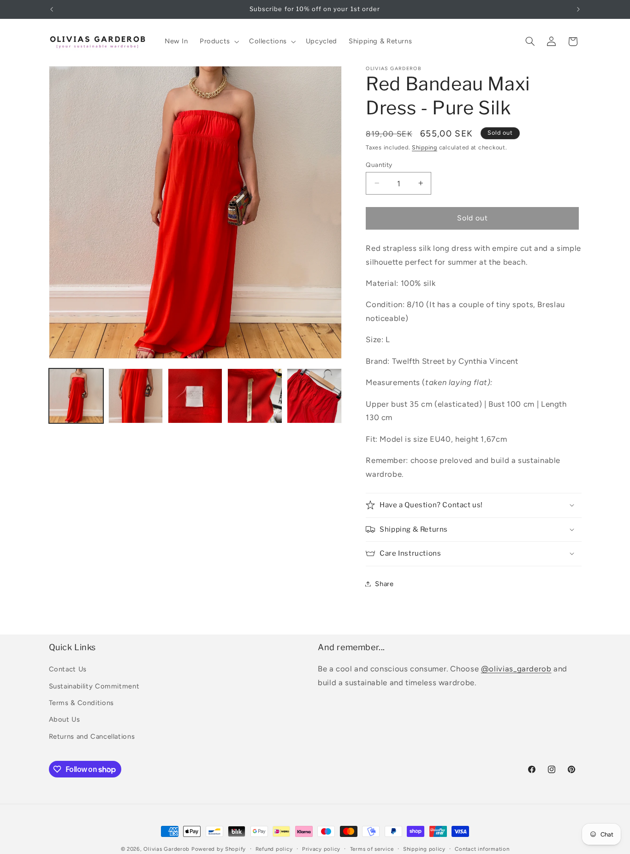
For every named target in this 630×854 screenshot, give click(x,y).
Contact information (482, 849)
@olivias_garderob (516, 668)
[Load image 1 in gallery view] (76, 395)
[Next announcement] (578, 9)
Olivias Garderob (166, 849)
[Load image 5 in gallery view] (314, 395)
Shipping (424, 146)
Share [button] (384, 583)
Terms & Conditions (81, 703)
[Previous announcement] (52, 9)
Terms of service (372, 849)
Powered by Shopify (218, 849)
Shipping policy (424, 849)
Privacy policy (321, 849)
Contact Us (68, 669)
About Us (64, 719)
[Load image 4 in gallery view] (254, 395)
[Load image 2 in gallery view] (135, 395)
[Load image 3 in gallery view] (195, 395)
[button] (218, 41)
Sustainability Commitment (94, 686)
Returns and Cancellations (92, 736)
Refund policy (274, 849)
